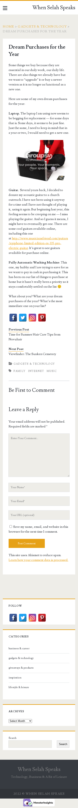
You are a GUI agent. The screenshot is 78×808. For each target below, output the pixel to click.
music (52, 371)
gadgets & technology (42, 27)
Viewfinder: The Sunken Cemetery (32, 354)
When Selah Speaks (53, 7)
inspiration (15, 677)
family (19, 371)
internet (36, 371)
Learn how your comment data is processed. (38, 560)
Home (8, 27)
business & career (19, 648)
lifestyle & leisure (19, 687)
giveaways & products (21, 667)
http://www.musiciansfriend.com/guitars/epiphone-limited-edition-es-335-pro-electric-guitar (38, 243)
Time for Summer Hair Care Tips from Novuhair (34, 336)
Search (12, 738)
